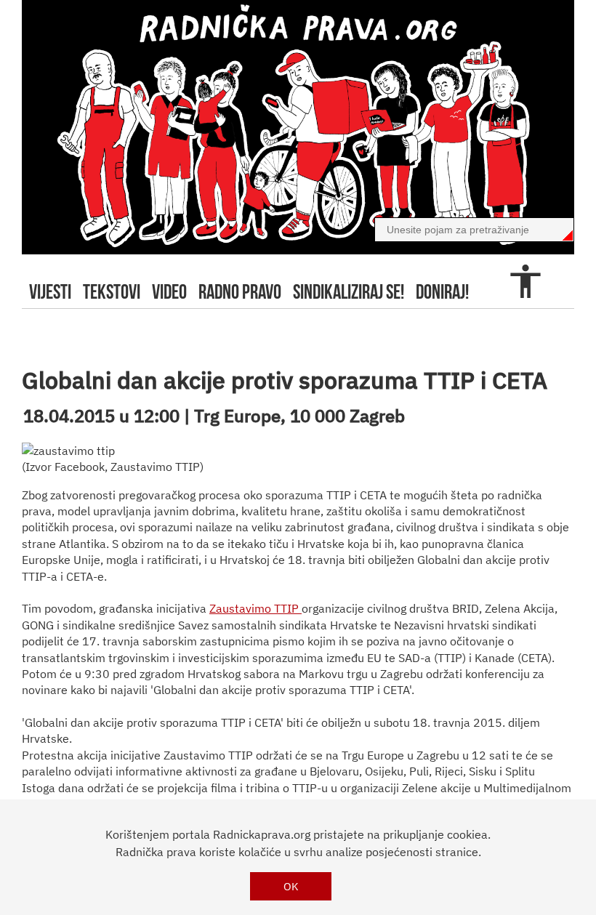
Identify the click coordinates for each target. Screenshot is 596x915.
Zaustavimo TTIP (255, 608)
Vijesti (50, 292)
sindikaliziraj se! (348, 292)
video (169, 292)
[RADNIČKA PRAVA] (298, 127)
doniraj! (442, 292)
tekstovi (111, 292)
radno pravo (239, 292)
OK (291, 886)
